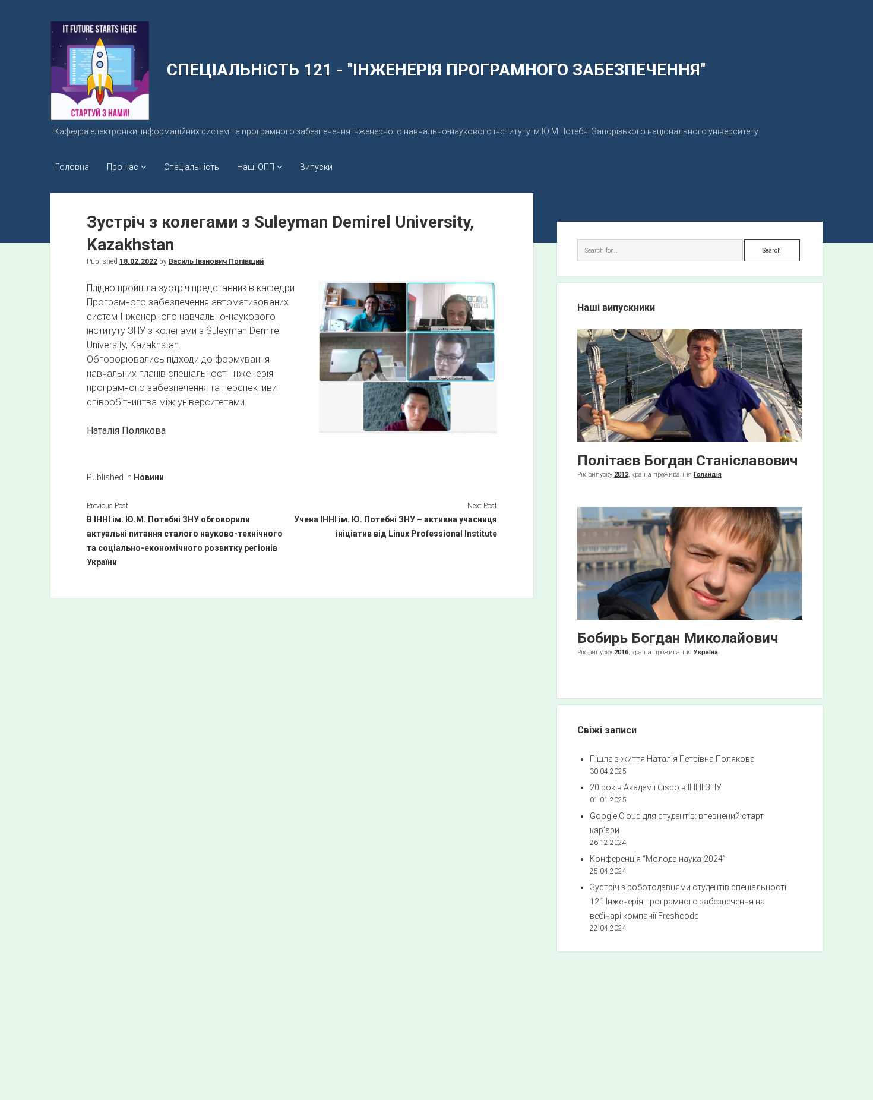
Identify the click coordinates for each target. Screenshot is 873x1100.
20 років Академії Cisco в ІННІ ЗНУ (656, 787)
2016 (621, 652)
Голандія (708, 474)
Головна (72, 167)
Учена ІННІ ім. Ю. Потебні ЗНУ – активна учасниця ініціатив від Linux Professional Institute (395, 526)
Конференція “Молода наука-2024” (658, 858)
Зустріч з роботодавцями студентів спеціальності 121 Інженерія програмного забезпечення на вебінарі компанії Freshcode (688, 901)
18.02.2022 (138, 261)
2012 (621, 474)
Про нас (122, 167)
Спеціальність (191, 167)
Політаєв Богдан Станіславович (687, 460)
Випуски (316, 167)
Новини (149, 477)
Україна (706, 652)
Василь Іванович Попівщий (216, 261)
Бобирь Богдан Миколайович (677, 638)
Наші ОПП (255, 167)
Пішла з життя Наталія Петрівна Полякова (672, 759)
